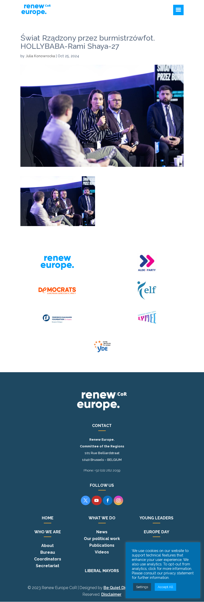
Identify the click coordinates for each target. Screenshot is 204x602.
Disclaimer (111, 594)
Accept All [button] (165, 587)
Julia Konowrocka (40, 56)
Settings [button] (142, 587)
